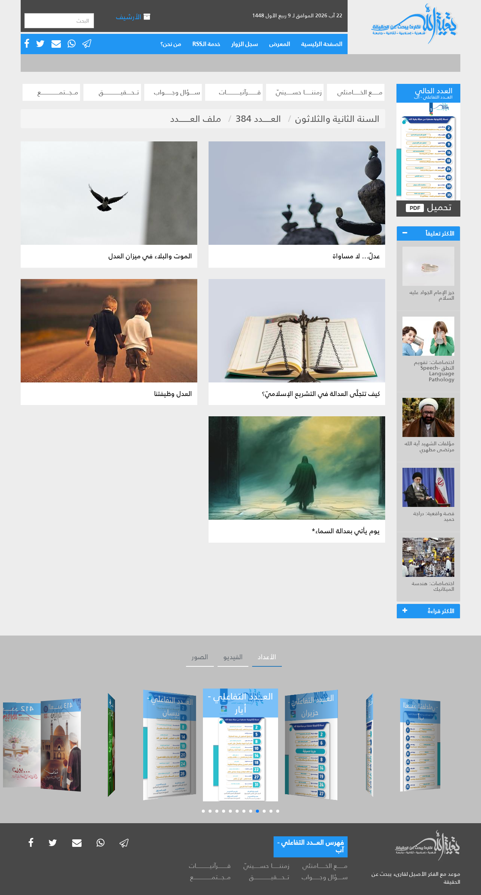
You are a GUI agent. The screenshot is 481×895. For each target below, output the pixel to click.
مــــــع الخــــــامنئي (360, 92)
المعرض (279, 44)
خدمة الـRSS (206, 44)
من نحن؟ (170, 44)
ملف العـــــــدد (195, 118)
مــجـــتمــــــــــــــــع (58, 92)
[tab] (428, 233)
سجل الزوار (244, 44)
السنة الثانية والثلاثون (337, 118)
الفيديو (233, 657)
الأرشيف (129, 17)
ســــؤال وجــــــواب (177, 92)
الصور (200, 657)
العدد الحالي (433, 92)
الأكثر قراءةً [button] (441, 611)
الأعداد (267, 657)
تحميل (438, 207)
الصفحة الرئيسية (321, 44)
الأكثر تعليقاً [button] (440, 233)
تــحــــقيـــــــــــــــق (119, 92)
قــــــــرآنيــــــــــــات (240, 92)
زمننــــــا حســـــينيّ (299, 92)
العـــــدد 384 (258, 118)
